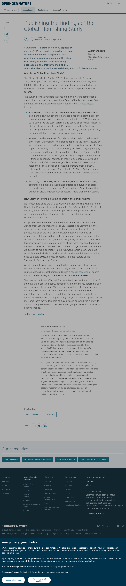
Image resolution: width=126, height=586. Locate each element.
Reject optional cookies (39, 580)
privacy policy (16, 566)
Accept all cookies (13, 580)
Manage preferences (10, 572)
